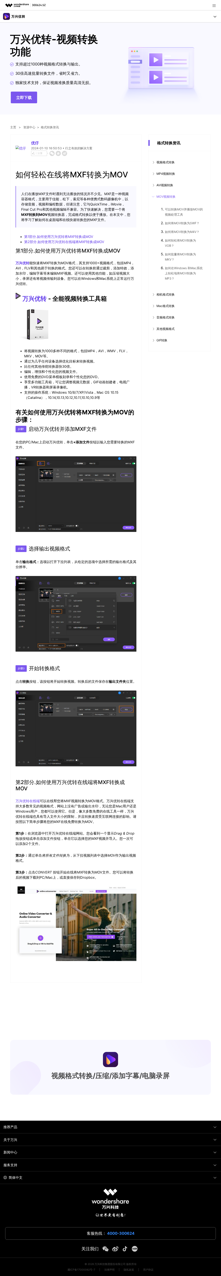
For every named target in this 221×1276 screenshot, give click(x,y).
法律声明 (109, 1269)
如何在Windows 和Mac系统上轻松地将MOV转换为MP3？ (184, 273)
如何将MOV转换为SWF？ (182, 223)
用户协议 (148, 1269)
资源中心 (29, 127)
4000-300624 (120, 1233)
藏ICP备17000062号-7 (81, 1269)
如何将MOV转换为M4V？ (182, 232)
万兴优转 (22, 263)
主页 (13, 127)
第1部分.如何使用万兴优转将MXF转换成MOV (58, 236)
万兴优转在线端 (28, 801)
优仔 (35, 143)
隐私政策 (129, 1269)
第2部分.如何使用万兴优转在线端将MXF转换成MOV (64, 242)
